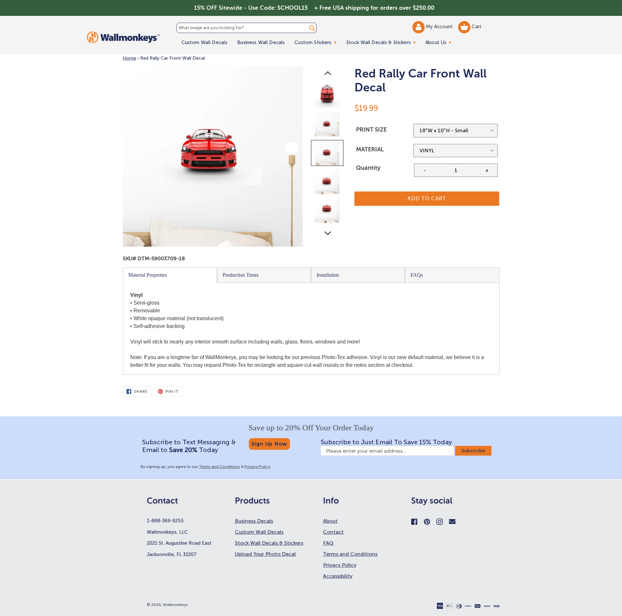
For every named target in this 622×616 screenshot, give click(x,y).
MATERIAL (370, 149)
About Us (440, 42)
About (330, 521)
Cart (475, 26)
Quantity (368, 167)
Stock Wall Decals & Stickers (383, 42)
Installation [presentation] (328, 275)
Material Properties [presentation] (147, 275)
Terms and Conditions (219, 466)
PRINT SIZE (371, 129)
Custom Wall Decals (204, 42)
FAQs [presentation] (416, 275)
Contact (333, 532)
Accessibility (337, 576)
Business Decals (254, 521)
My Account (440, 26)
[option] (328, 96)
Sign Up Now (269, 444)
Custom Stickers (317, 42)
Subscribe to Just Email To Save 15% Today (386, 442)
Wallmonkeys (175, 604)
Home (129, 58)
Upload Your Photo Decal (265, 554)
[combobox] (247, 28)
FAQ (328, 543)
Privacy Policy (257, 466)
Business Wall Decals (261, 42)
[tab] (170, 275)
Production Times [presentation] (241, 275)
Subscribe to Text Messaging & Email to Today (189, 446)
